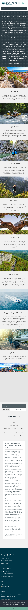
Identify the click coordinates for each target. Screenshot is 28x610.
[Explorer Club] (12, 3)
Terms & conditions (7, 585)
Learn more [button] (22, 604)
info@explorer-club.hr (6, 560)
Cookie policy (5, 586)
